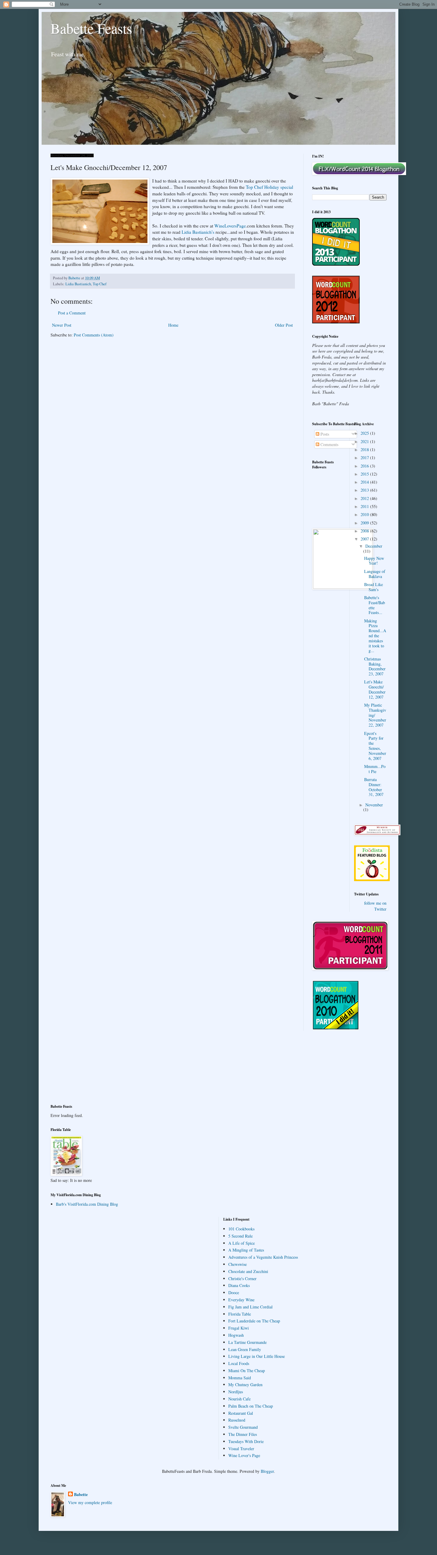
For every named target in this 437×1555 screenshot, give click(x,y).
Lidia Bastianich (78, 283)
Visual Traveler (241, 1448)
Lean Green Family (244, 1349)
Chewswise (237, 1264)
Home (173, 325)
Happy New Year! (374, 560)
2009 (365, 523)
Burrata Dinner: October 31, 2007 (373, 787)
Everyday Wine (241, 1299)
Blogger (267, 1471)
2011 (365, 506)
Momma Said (239, 1378)
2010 (365, 514)
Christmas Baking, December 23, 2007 (375, 666)
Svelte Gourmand (243, 1427)
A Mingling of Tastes (246, 1250)
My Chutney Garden (245, 1384)
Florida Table (239, 1314)
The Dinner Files (242, 1434)
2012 (365, 498)
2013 (365, 490)
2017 (365, 457)
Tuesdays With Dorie (246, 1441)
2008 (365, 531)
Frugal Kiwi (238, 1328)
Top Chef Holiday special (269, 187)
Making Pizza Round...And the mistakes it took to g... (375, 636)
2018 (365, 449)
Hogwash (236, 1335)
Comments (328, 444)
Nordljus (235, 1391)
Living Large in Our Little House (256, 1356)
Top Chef (99, 283)
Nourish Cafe (239, 1399)
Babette (81, 1495)
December (373, 546)
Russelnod (236, 1420)
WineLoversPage (230, 226)
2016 (365, 466)
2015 (365, 474)
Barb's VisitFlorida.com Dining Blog (87, 1204)
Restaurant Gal (240, 1413)
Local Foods (238, 1363)
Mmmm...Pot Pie (375, 769)
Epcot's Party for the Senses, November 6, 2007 (375, 745)
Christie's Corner (242, 1278)
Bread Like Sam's (373, 587)
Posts (324, 434)
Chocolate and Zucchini (248, 1271)
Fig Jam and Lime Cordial (250, 1307)
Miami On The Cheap (246, 1370)
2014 (365, 482)
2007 (365, 539)
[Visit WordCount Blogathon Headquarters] (336, 1028)
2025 (365, 433)
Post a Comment (72, 313)
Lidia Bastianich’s (199, 232)
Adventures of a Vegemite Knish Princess (263, 1257)
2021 (365, 441)
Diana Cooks (239, 1285)
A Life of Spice (241, 1243)
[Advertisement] (77, 1071)
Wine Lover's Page (244, 1455)
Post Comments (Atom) (94, 335)
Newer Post (61, 325)
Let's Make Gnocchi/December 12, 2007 (375, 689)
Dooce (233, 1292)
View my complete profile (90, 1502)
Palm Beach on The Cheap (250, 1406)
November (374, 805)
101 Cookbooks (241, 1229)
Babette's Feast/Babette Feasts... (374, 605)
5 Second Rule (240, 1236)
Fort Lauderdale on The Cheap (254, 1321)
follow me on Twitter (375, 906)
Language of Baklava (374, 573)
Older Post (284, 325)
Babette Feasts (91, 28)
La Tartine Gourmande (247, 1342)
